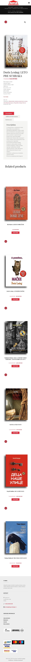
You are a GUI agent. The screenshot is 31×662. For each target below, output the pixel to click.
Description (9, 113)
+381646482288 (9, 603)
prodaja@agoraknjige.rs (10, 607)
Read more (15, 232)
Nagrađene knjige (18, 102)
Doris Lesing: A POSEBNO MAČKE (15, 291)
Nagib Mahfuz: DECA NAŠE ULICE (15, 491)
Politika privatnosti (18, 660)
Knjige (13, 11)
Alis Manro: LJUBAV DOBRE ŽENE (15, 224)
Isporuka (5, 621)
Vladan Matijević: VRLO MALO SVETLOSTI (15, 558)
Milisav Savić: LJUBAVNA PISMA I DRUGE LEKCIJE (16, 8)
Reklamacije (5, 620)
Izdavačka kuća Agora (8, 102)
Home (9, 11)
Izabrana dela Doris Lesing (21, 101)
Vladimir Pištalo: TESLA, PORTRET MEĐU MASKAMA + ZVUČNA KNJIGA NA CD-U (15, 358)
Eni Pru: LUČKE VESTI (15, 424)
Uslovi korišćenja (6, 618)
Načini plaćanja (6, 623)
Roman (24, 102)
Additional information (12, 116)
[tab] (8, 113)
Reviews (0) (9, 119)
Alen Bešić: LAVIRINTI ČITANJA (15, 7)
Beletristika (19, 11)
